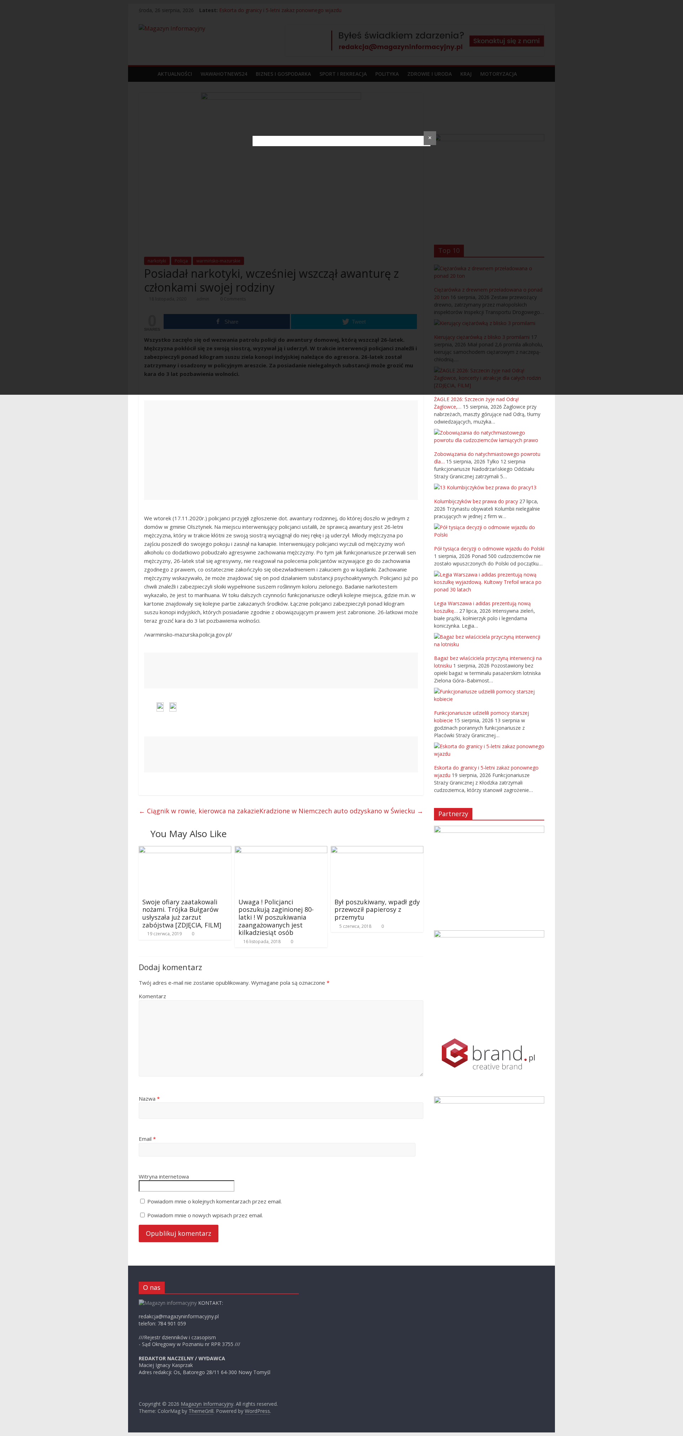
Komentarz (152, 996)
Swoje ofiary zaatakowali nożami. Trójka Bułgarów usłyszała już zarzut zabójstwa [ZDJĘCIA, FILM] (181, 913)
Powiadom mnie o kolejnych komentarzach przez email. (214, 1201)
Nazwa (149, 1098)
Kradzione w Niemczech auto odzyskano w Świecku (341, 811)
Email (147, 1138)
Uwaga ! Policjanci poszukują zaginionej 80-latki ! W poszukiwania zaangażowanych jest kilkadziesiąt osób (276, 917)
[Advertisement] (281, 450)
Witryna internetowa (164, 1176)
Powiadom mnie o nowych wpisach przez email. (205, 1215)
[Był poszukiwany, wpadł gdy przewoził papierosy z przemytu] (377, 850)
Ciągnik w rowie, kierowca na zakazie (199, 811)
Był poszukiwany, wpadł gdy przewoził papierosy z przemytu (377, 909)
